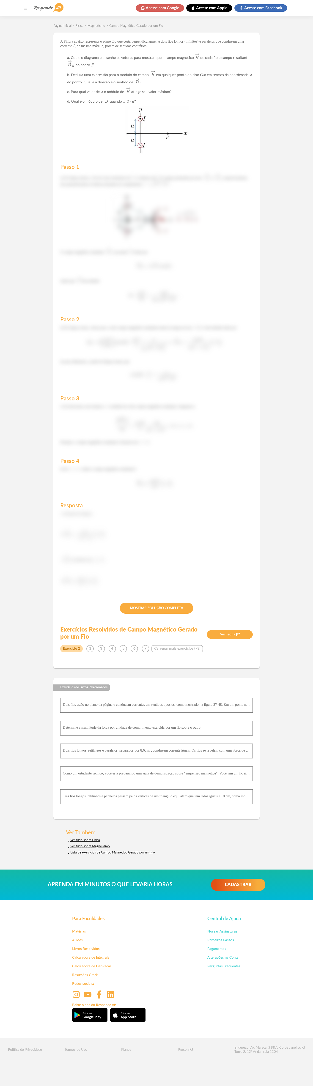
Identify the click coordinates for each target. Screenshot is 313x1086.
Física (79, 25)
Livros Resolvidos (86, 949)
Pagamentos (216, 949)
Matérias (79, 931)
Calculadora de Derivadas (92, 966)
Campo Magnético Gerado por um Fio (136, 25)
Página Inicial (62, 25)
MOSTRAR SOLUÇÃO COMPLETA (156, 608)
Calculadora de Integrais (90, 957)
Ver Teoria (227, 634)
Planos (126, 1049)
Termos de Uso (76, 1049)
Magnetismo (96, 25)
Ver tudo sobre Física (85, 840)
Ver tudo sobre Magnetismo (90, 846)
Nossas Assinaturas (222, 931)
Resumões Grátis (85, 975)
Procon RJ (185, 1049)
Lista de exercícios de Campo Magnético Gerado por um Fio (112, 852)
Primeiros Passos (220, 940)
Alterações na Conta (223, 957)
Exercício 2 (71, 648)
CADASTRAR (238, 885)
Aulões (77, 940)
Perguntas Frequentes (223, 966)
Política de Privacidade (25, 1049)
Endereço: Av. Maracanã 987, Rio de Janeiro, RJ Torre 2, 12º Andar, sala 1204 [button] (269, 1049)
